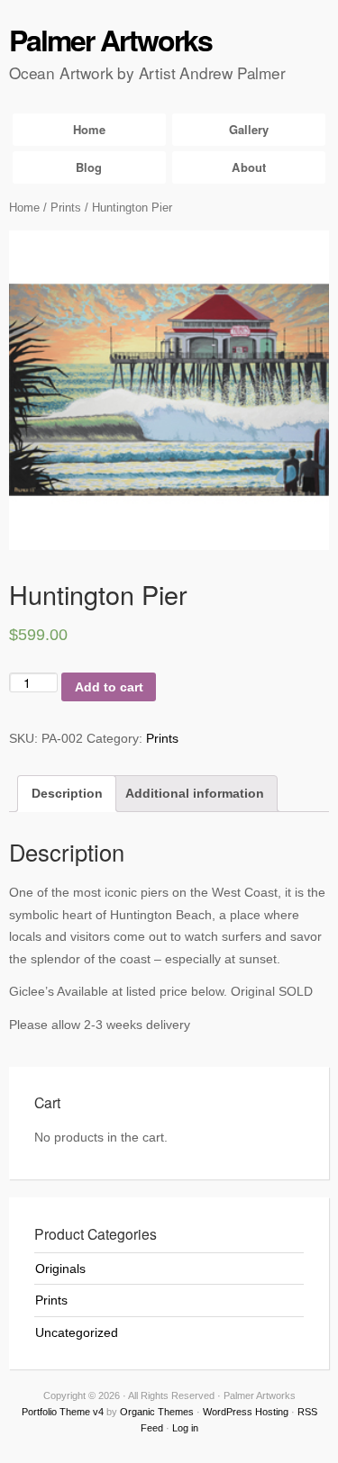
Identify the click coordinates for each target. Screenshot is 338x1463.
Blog (89, 167)
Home (89, 129)
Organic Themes (157, 1411)
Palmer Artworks (110, 39)
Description (67, 793)
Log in (185, 1427)
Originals (60, 1268)
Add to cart (109, 687)
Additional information (194, 793)
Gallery (249, 129)
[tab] (66, 793)
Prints (65, 207)
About (249, 167)
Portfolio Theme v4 (63, 1411)
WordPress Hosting (245, 1411)
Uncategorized (76, 1332)
